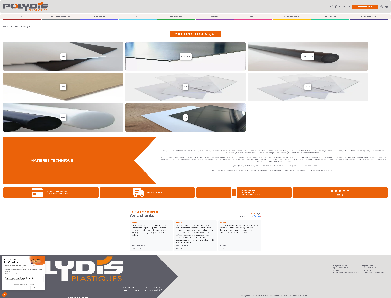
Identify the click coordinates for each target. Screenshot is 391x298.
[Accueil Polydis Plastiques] (25, 7)
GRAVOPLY (214, 17)
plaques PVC (262, 170)
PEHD (137, 17)
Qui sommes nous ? (341, 268)
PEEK (231, 157)
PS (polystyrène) (237, 166)
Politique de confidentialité (373, 273)
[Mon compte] (381, 7)
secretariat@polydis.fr (154, 290)
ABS (248, 166)
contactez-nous (365, 7)
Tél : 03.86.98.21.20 (152, 288)
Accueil (6, 27)
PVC (22, 17)
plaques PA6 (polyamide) (197, 157)
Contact (336, 270)
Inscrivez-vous (368, 270)
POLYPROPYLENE (176, 17)
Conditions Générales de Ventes (346, 273)
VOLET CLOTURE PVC (291, 17)
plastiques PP (275, 170)
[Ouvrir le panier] (386, 6)
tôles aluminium (354, 159)
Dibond (288, 161)
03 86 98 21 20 (344, 7)
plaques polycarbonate (247, 170)
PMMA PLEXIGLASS (99, 17)
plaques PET (364, 157)
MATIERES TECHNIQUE (368, 17)
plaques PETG (380, 157)
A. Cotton (303, 296)
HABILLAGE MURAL (330, 17)
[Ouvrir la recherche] (307, 7)
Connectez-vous (369, 268)
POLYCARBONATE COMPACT (60, 17)
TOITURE (253, 17)
